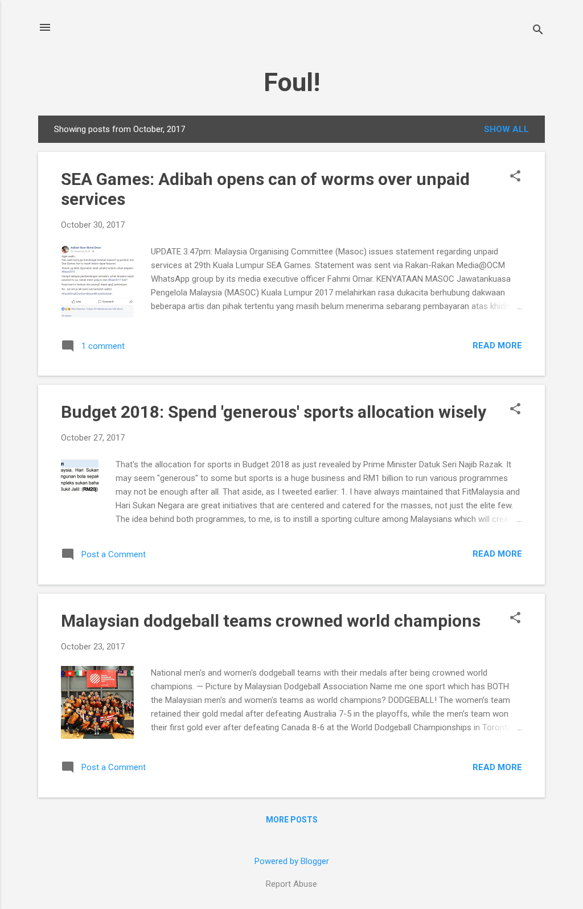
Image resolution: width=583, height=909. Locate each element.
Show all (506, 129)
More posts (292, 819)
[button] (515, 177)
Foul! (292, 82)
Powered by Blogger (291, 861)
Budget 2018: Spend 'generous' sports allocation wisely (273, 412)
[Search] (538, 31)
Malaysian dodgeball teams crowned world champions (271, 621)
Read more (497, 345)
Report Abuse (291, 884)
